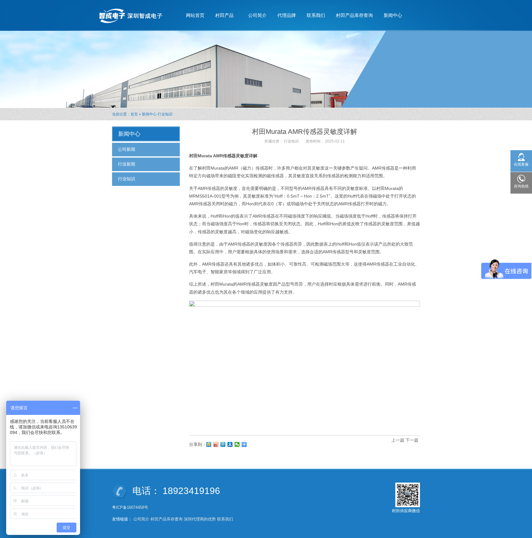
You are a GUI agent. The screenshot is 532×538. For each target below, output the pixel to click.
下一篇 (411, 440)
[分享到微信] (237, 444)
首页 (134, 114)
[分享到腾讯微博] (223, 444)
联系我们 (316, 15)
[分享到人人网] (230, 444)
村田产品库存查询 (354, 15)
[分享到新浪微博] (216, 444)
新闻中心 (390, 17)
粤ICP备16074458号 (130, 507)
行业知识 (165, 114)
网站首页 (195, 15)
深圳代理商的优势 (200, 519)
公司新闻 (126, 149)
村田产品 (222, 17)
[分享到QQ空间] (209, 444)
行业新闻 (126, 164)
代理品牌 (286, 15)
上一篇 (397, 440)
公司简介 (257, 15)
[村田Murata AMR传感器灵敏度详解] (304, 365)
